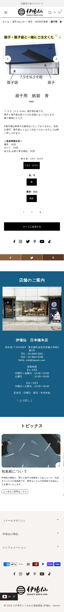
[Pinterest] (35, 242)
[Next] (56, 58)
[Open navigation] (9, 12)
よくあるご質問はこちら (15, 491)
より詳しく (26, 400)
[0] (59, 12)
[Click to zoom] (56, 35)
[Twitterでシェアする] (31, 257)
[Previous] (7, 58)
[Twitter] (28, 242)
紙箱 (32, 198)
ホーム (5, 21)
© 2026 (32, 605)
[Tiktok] (49, 242)
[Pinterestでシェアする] (53, 257)
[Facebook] (14, 242)
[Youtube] (42, 242)
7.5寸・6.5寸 (31, 165)
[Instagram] (20, 242)
